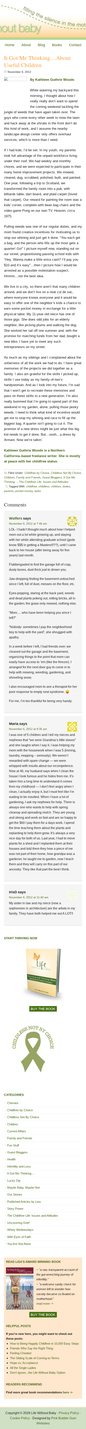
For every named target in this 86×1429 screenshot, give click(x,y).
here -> (68, 1392)
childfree (31, 486)
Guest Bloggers (52, 477)
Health (11, 1159)
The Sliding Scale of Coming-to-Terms (34, 1358)
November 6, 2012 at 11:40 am (28, 897)
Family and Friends (28, 477)
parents (9, 491)
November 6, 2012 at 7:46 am (28, 523)
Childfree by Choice (36, 472)
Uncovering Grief (18, 1222)
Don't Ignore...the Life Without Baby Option (37, 1372)
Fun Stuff (13, 1145)
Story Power (15, 1208)
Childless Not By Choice (66, 472)
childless (44, 486)
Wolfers (15, 518)
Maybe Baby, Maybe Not (23, 1187)
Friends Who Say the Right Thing (31, 1348)
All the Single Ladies (23, 1367)
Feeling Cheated (20, 1353)
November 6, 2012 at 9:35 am (28, 729)
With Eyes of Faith (19, 1237)
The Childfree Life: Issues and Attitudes (43, 481)
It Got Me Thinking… (20, 1173)
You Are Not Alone (19, 1244)
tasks (37, 491)
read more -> (44, 1303)
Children (9, 477)
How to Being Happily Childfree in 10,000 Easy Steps (44, 1343)
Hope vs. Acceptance (24, 1363)
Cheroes (12, 1103)
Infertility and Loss (19, 1166)
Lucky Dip (13, 1180)
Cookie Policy (20, 1418)
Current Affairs (16, 1131)
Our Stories (14, 1194)
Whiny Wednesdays (20, 1229)
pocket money (24, 491)
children (56, 486)
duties (66, 486)
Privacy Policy (69, 1413)
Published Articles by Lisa (24, 1201)
